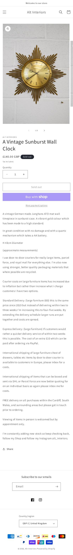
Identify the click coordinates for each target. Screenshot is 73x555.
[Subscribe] (57, 486)
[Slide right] (44, 130)
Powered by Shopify (46, 548)
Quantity (7, 167)
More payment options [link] (36, 205)
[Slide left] (29, 130)
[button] (4, 12)
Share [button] (10, 449)
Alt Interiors (30, 548)
